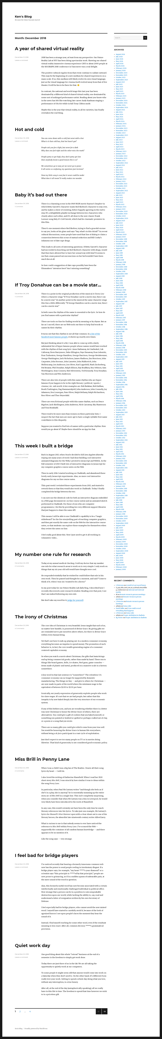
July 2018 (119, 278)
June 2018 (119, 281)
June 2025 (119, 87)
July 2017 (119, 306)
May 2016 (119, 338)
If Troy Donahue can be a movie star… (58, 285)
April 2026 (119, 64)
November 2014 (121, 380)
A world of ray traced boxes (136, 585)
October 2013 (120, 410)
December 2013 (121, 405)
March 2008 (120, 565)
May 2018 (119, 283)
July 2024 (119, 112)
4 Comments (19, 628)
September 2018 (122, 274)
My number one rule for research (53, 554)
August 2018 (120, 276)
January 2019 (120, 264)
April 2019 (119, 258)
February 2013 (121, 428)
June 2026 (119, 59)
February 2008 (121, 567)
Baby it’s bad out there (41, 195)
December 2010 (121, 489)
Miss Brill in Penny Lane (42, 759)
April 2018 (119, 285)
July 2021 (119, 195)
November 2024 (121, 103)
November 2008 (121, 546)
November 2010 (121, 491)
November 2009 (121, 519)
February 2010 (121, 512)
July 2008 (119, 556)
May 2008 (119, 560)
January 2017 (120, 320)
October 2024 (121, 105)
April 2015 (119, 368)
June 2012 (119, 447)
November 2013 (121, 408)
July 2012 (119, 445)
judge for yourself (75, 600)
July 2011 (119, 472)
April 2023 (119, 147)
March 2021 (120, 204)
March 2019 (120, 260)
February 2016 (121, 345)
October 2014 (120, 382)
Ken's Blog (23, 16)
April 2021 (119, 202)
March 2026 (120, 66)
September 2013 (122, 412)
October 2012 (120, 438)
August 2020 (120, 221)
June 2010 (119, 502)
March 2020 (120, 232)
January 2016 (120, 348)
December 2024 (122, 101)
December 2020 (122, 211)
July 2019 (119, 251)
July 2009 (119, 528)
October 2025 (120, 77)
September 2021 (122, 191)
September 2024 (122, 107)
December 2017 (121, 295)
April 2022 (119, 174)
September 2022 (122, 163)
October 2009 (121, 521)
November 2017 (121, 297)
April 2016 (119, 341)
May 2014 (119, 394)
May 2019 (119, 255)
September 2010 (122, 495)
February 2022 (121, 179)
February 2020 (121, 234)
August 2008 (120, 553)
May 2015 (119, 366)
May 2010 (119, 505)
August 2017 (120, 304)
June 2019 (119, 253)
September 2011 (121, 468)
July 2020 (119, 223)
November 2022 (121, 158)
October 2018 (120, 271)
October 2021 (120, 188)
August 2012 (120, 442)
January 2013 (120, 431)
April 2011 (119, 479)
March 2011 (120, 482)
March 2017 (120, 315)
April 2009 (119, 535)
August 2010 (120, 498)
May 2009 (119, 532)
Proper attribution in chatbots (134, 615)
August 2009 (120, 525)
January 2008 (121, 569)
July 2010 (119, 500)
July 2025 (119, 84)
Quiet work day (32, 945)
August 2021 (120, 193)
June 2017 (119, 308)
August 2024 (120, 110)
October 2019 (120, 244)
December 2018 (121, 267)
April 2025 (119, 91)
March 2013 (120, 426)
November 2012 (121, 435)
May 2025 (119, 89)
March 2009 (120, 537)
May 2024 (119, 117)
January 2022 (121, 181)
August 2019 (120, 248)
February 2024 (121, 124)
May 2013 (119, 422)
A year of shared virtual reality (49, 48)
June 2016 (119, 336)
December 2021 (121, 184)
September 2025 (122, 80)
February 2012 (121, 456)
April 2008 (119, 562)
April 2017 (119, 313)
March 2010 (120, 509)
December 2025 (121, 73)
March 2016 (120, 343)
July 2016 (119, 334)
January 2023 (121, 154)
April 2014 (119, 396)
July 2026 (119, 57)
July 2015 (119, 362)
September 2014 (122, 385)
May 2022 (119, 172)
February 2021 (121, 207)
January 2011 (120, 486)
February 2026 (121, 68)
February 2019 (121, 262)
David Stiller (120, 608)
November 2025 (121, 75)
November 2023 (121, 131)
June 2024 (119, 114)
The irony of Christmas (41, 616)
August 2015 (120, 359)
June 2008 (119, 558)
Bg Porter (119, 618)
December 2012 (121, 433)
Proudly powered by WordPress (35, 1029)
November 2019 (121, 241)
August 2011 (120, 470)
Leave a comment (21, 60)
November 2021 (121, 186)
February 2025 (121, 96)
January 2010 (120, 514)
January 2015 (120, 375)
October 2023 (121, 133)
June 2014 (119, 392)
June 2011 (119, 475)
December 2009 (122, 516)
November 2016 (121, 325)
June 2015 (119, 364)
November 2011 (121, 463)
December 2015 (121, 350)
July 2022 (119, 167)
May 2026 (119, 61)
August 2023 (120, 137)
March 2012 (120, 454)
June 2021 (119, 198)
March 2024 (120, 121)
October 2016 (120, 327)
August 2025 (120, 82)
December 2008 (122, 544)
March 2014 (120, 398)
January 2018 (120, 292)
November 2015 (121, 352)
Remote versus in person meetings (132, 594)
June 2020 (119, 225)
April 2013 (119, 424)
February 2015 (121, 373)
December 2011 (121, 461)
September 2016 (122, 329)
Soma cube (127, 606)
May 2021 (119, 200)
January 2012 (120, 459)
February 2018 (121, 290)
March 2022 (120, 177)
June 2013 (119, 419)
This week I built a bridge (44, 446)
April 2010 (119, 507)
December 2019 (121, 239)
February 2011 (121, 484)
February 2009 (121, 539)
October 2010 (120, 493)
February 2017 (121, 318)
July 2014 (119, 389)
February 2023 (121, 151)
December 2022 (121, 156)
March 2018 (120, 288)
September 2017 (121, 301)
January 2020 (121, 237)
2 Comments (19, 566)
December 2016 (121, 322)
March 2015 (120, 371)
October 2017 (120, 299)
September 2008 (122, 551)
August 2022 (120, 165)
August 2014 (120, 387)
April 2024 (119, 119)
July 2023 (119, 140)
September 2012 (122, 440)
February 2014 (121, 401)
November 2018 (121, 269)
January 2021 (120, 209)
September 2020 (122, 218)
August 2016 (120, 331)
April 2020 (119, 230)
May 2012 (119, 449)
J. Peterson (120, 585)
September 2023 (122, 135)
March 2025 (120, 94)
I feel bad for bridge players (46, 855)
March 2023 (120, 149)
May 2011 (119, 477)
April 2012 (119, 452)
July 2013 (119, 417)
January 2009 (121, 542)
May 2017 (119, 311)
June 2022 (119, 170)
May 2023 (119, 144)
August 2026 (120, 54)
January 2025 (120, 98)
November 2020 (121, 214)
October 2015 (120, 355)
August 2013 (120, 415)
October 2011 (120, 465)
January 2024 (121, 126)
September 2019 (122, 246)
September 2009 (122, 523)
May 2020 (119, 228)
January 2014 (120, 403)
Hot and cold (29, 129)
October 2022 (121, 161)
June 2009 (119, 530)
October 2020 (121, 216)
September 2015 (122, 357)
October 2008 (121, 549)
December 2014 (121, 378)
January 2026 (121, 70)
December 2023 (121, 128)
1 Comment (19, 206)
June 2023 (119, 142)
